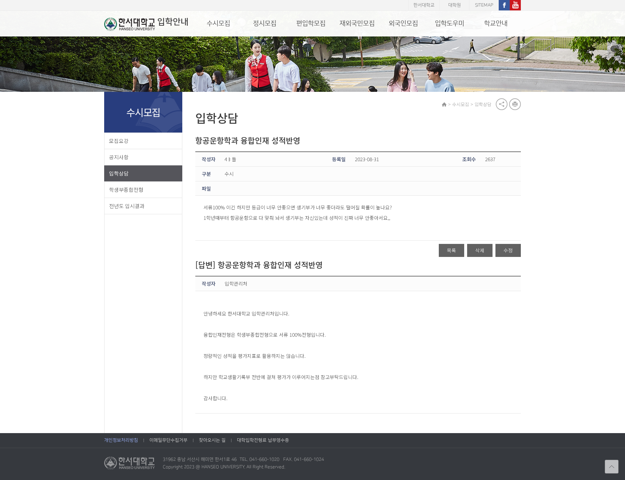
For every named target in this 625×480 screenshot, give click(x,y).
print (515, 104)
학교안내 (495, 23)
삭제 (479, 250)
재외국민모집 (357, 23)
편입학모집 (311, 23)
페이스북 (504, 5)
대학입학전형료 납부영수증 (263, 440)
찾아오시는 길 (212, 440)
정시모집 (264, 23)
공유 (501, 104)
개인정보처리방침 (121, 440)
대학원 (454, 5)
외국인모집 (403, 23)
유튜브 (515, 5)
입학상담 (119, 173)
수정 (508, 250)
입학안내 (172, 22)
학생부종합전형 (126, 189)
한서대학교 (424, 5)
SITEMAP (484, 5)
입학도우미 (449, 23)
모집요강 (119, 141)
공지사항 (119, 157)
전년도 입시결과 (127, 206)
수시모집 (218, 23)
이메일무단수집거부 (168, 440)
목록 (451, 250)
